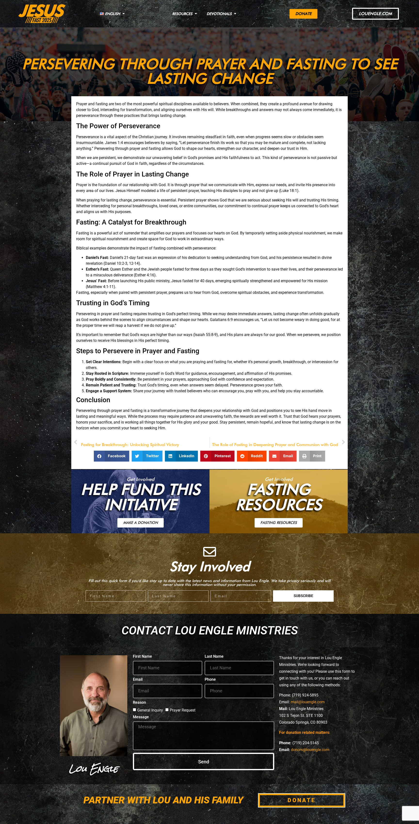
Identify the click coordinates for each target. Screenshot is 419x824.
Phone (210, 680)
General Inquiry (150, 710)
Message (141, 717)
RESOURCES (182, 14)
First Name (142, 657)
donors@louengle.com (310, 749)
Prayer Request (182, 710)
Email (138, 680)
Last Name (214, 657)
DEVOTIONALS (219, 14)
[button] (111, 456)
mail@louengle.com (308, 702)
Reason (139, 703)
